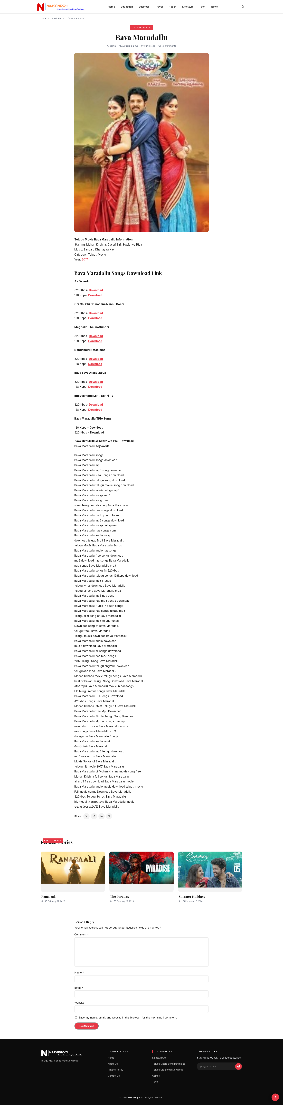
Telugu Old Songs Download (167, 1069)
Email (78, 987)
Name (79, 972)
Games (156, 1075)
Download (96, 290)
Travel (159, 6)
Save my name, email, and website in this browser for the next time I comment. (127, 1017)
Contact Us (114, 1075)
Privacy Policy (115, 1069)
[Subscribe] (238, 1066)
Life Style (187, 6)
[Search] (243, 6)
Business (144, 6)
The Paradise (120, 896)
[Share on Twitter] (86, 816)
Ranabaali (48, 896)
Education (127, 6)
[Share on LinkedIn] (101, 816)
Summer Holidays (192, 896)
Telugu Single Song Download (168, 1063)
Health (172, 6)
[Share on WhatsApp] (109, 816)
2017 (85, 259)
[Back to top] (275, 1097)
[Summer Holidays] (210, 872)
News (214, 6)
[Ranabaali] (73, 872)
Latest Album (57, 18)
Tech (202, 6)
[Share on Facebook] (94, 816)
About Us (113, 1063)
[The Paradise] (141, 872)
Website (79, 1002)
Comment (81, 934)
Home (111, 6)
